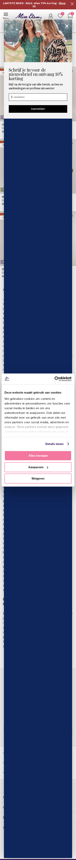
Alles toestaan (38, 455)
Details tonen (54, 444)
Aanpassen (35, 467)
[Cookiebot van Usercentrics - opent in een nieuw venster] (55, 378)
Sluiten (72, 4)
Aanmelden (38, 108)
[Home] (28, 15)
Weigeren (38, 478)
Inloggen (51, 16)
